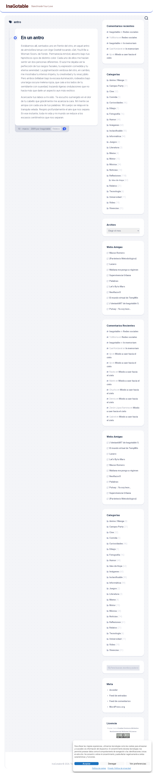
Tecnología (115, 191)
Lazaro (112, 264)
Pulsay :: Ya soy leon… (120, 309)
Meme (112, 153)
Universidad (115, 197)
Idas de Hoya (118, 180)
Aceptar (86, 763)
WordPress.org (117, 707)
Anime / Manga (116, 80)
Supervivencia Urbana (120, 275)
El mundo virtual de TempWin (123, 298)
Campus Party (116, 86)
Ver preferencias (138, 763)
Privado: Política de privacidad (119, 768)
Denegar (112, 763)
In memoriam (129, 43)
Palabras (113, 281)
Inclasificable (116, 131)
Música (113, 164)
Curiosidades (116, 102)
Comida (113, 97)
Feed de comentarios (120, 701)
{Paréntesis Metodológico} (123, 258)
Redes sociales (130, 32)
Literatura (114, 147)
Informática (115, 136)
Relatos (56, 129)
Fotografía (114, 114)
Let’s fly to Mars (117, 286)
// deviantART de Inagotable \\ (124, 303)
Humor (112, 119)
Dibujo (112, 108)
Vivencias (114, 208)
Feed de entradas (118, 695)
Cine (111, 91)
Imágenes (114, 125)
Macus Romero (117, 253)
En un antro (32, 37)
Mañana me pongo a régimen (123, 270)
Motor (112, 159)
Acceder (113, 690)
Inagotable (45, 128)
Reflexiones (115, 175)
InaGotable (17, 6)
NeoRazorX (115, 292)
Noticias (113, 170)
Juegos (113, 142)
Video (112, 202)
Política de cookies (99, 768)
